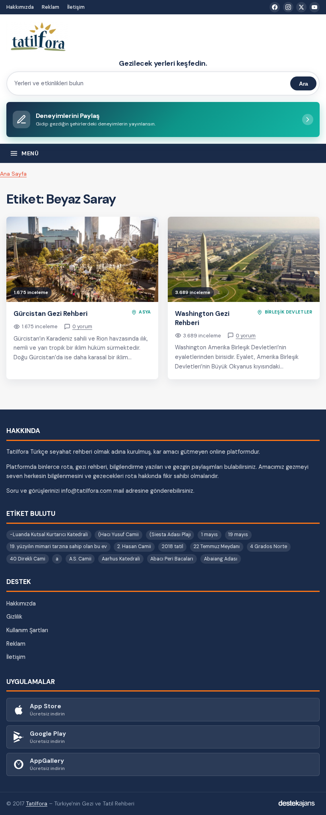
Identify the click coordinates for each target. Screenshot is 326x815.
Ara (303, 83)
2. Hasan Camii (134, 546)
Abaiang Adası (220, 559)
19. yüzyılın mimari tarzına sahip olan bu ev (58, 546)
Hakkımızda (20, 7)
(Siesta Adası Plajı (170, 534)
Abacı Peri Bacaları (171, 559)
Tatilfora (36, 803)
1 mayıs (209, 534)
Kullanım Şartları (27, 630)
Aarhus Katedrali (121, 559)
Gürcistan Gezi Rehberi (50, 313)
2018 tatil (172, 546)
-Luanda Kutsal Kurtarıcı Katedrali (49, 534)
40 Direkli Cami (27, 559)
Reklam (50, 7)
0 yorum (82, 326)
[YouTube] (314, 7)
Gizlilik (14, 616)
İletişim (76, 7)
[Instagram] (288, 7)
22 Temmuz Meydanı (217, 546)
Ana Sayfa (13, 173)
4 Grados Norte (268, 546)
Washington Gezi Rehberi (202, 318)
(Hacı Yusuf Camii (118, 534)
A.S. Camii (80, 559)
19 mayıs (238, 534)
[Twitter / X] (301, 7)
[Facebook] (275, 7)
